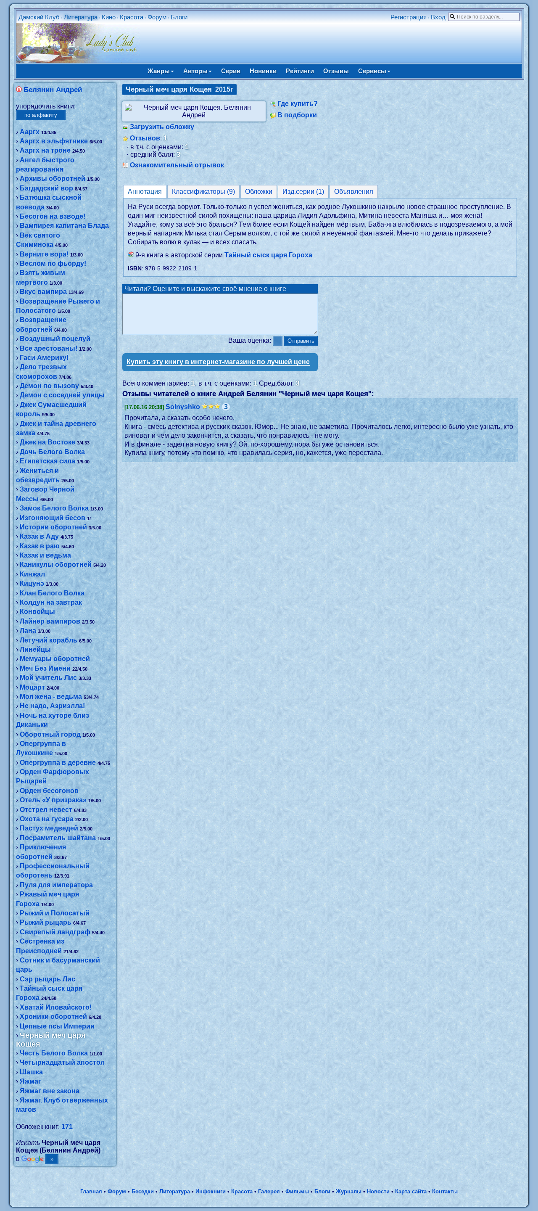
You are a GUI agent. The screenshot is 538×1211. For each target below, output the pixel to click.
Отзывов (145, 138)
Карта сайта (411, 1191)
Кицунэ (32, 583)
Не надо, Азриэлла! (52, 705)
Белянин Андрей (53, 90)
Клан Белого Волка (52, 593)
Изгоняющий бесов (52, 517)
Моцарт (32, 687)
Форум (157, 17)
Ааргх (30, 131)
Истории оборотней (53, 527)
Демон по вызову (49, 385)
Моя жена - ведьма (51, 696)
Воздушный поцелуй (55, 338)
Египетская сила (47, 461)
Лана (28, 630)
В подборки (297, 115)
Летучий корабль (48, 640)
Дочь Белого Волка (52, 451)
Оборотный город (50, 734)
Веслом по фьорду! (53, 263)
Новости (378, 1191)
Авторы (195, 70)
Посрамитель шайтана (58, 837)
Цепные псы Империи (57, 1026)
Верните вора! (44, 254)
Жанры (159, 70)
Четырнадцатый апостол (62, 1062)
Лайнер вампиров (50, 621)
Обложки (258, 191)
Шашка (31, 1072)
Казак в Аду (39, 536)
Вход (438, 17)
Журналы (348, 1191)
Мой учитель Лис (48, 677)
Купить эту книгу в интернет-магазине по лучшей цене (218, 361)
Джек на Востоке (47, 442)
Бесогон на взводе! (52, 216)
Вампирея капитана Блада (64, 225)
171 (67, 1126)
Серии (230, 70)
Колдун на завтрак (51, 602)
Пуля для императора (56, 884)
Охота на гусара (47, 818)
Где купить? (297, 103)
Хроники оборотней (53, 1016)
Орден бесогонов (49, 790)
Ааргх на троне (45, 150)
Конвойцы (37, 611)
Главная (91, 1191)
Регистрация (408, 17)
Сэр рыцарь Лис (47, 979)
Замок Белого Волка (54, 508)
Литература (81, 17)
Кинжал (32, 574)
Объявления (353, 191)
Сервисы (372, 70)
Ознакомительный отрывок (177, 165)
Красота (131, 17)
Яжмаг (30, 1081)
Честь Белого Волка (54, 1053)
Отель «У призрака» (53, 800)
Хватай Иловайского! (56, 1007)
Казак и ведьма (45, 555)
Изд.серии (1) (303, 191)
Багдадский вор (46, 188)
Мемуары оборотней (55, 658)
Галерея (269, 1191)
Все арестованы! (48, 348)
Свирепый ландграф (55, 932)
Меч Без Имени (45, 668)
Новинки (263, 70)
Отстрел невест (46, 809)
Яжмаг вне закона (49, 1091)
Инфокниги (210, 1191)
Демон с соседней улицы (62, 395)
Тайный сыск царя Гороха (268, 255)
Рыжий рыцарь (45, 922)
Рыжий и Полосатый (55, 913)
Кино (109, 17)
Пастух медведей (49, 828)
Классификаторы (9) (203, 191)
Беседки (143, 1191)
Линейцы (35, 649)
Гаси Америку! (44, 357)
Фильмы (297, 1191)
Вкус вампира (43, 291)
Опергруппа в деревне (58, 762)
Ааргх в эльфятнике (54, 141)
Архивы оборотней (52, 178)
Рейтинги (300, 70)
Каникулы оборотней (56, 564)
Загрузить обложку (162, 126)
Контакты (445, 1191)
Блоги (179, 17)
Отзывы (336, 70)
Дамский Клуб (39, 17)
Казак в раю (40, 546)
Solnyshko (183, 406)
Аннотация (145, 191)
